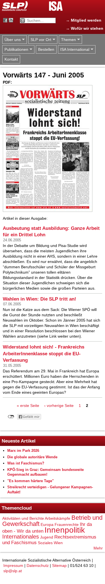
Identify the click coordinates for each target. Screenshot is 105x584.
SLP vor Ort (39, 39)
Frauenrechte (67, 524)
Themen (67, 39)
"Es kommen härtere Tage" (30, 481)
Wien (58, 543)
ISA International (73, 49)
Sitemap (59, 565)
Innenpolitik (65, 530)
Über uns (11, 39)
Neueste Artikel (19, 441)
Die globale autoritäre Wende (32, 457)
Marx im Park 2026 (23, 450)
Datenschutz (38, 565)
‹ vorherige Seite (59, 405)
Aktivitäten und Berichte (23, 518)
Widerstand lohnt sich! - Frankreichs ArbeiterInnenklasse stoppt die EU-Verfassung (43, 353)
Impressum (13, 565)
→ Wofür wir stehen (84, 28)
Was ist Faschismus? (25, 463)
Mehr (98, 548)
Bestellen (46, 49)
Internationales (20, 536)
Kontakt (11, 59)
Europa (47, 524)
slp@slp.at (12, 571)
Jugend (46, 537)
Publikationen (15, 49)
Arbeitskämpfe (57, 518)
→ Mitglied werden (83, 20)
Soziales (45, 543)
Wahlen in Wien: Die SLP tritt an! (39, 299)
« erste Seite (28, 405)
